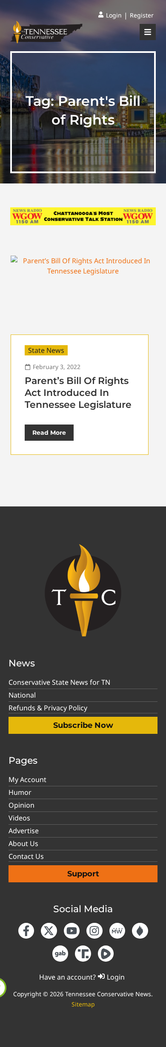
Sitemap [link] (83, 1004)
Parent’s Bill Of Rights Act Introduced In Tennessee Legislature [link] (78, 392)
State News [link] (46, 350)
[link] (110, 15)
